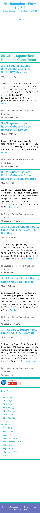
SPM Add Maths (10, 418)
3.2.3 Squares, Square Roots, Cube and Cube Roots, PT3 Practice (16, 126)
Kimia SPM (8, 431)
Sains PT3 (7, 455)
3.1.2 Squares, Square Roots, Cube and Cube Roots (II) (20, 280)
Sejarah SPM (8, 448)
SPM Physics (8, 401)
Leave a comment (12, 117)
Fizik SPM (7, 428)
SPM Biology (8, 407)
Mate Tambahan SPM (12, 442)
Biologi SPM (8, 435)
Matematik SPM (10, 438)
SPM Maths (8, 414)
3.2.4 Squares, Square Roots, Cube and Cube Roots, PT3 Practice (16, 69)
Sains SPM (8, 445)
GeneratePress (21, 509)
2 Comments (9, 273)
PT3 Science (8, 421)
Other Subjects (7, 397)
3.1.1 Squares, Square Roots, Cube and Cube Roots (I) (19, 331)
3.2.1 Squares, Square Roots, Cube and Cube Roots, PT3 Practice (20, 230)
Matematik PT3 (10, 452)
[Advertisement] (20, 38)
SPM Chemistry (10, 404)
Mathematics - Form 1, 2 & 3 (20, 6)
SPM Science (9, 411)
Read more (6, 152)
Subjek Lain (6, 425)
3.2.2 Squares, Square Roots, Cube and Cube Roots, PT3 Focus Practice (18, 175)
